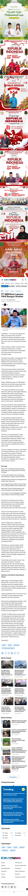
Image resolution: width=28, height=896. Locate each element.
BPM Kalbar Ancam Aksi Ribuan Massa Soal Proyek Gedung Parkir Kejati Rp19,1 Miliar (12, 489)
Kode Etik (17, 874)
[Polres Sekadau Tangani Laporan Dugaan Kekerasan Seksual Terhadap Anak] (7, 701)
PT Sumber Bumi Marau (8, 648)
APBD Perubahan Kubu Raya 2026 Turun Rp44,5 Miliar (19, 721)
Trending (17, 283)
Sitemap (3, 877)
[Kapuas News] (10, 280)
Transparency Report (20, 877)
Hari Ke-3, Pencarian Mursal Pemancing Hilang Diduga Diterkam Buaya (19, 731)
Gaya (26, 283)
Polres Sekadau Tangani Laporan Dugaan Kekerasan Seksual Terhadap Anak (6, 709)
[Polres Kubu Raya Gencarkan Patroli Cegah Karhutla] (6, 742)
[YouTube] (12, 887)
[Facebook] (2, 653)
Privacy (3, 874)
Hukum (4, 645)
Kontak (3, 862)
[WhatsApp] (15, 653)
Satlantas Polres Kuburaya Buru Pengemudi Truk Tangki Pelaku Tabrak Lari (13, 480)
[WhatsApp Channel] (15, 887)
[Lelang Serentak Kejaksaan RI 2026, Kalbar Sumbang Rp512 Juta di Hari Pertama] (21, 683)
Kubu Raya (1, 732)
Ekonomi (8, 283)
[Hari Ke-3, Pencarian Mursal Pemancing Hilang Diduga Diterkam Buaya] (6, 733)
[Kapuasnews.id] (11, 858)
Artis (12, 283)
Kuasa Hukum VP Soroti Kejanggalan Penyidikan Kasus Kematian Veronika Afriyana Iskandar (13, 493)
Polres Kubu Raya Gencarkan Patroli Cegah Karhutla (18, 740)
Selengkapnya (13, 777)
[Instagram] (5, 887)
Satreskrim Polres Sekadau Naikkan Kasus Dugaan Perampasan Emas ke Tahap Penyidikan (20, 672)
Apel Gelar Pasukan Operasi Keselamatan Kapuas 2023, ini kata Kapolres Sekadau (12, 807)
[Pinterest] (12, 653)
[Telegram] (8, 653)
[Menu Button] (2, 279)
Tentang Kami (18, 862)
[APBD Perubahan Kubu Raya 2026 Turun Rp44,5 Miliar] (6, 724)
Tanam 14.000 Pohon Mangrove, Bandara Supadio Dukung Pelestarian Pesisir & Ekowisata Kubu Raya (19, 750)
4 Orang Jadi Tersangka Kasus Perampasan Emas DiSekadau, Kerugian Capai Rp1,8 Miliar (13, 475)
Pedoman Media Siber (20, 865)
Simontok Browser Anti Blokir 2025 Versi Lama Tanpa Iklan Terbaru (14, 794)
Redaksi (3, 865)
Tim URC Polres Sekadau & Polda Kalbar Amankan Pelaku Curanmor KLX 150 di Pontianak (7, 672)
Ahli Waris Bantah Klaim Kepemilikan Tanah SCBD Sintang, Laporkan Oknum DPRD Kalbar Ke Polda (20, 709)
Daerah (1, 740)
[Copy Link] (18, 653)
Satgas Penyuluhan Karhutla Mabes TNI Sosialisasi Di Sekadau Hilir (19, 767)
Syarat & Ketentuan (20, 871)
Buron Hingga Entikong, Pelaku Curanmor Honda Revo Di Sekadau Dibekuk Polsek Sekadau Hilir (13, 484)
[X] (5, 653)
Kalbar (10, 645)
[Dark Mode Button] (22, 279)
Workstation (18, 868)
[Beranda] (2, 291)
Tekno (21, 283)
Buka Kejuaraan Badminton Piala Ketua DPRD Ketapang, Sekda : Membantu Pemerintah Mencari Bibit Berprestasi (13, 800)
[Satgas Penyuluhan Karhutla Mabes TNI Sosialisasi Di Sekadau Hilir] (6, 769)
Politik (2, 283)
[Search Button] (25, 279)
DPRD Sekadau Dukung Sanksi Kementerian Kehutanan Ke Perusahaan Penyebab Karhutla (13, 821)
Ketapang (16, 645)
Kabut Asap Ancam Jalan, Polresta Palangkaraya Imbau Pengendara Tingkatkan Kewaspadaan (18, 759)
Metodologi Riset (5, 868)
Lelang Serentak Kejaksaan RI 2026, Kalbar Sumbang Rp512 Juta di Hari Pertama (20, 691)
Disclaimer (3, 871)
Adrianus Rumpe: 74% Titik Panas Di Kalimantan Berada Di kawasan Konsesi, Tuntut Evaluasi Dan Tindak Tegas (13, 814)
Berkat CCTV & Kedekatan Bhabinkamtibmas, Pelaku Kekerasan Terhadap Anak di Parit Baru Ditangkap (13, 470)
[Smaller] (2, 304)
